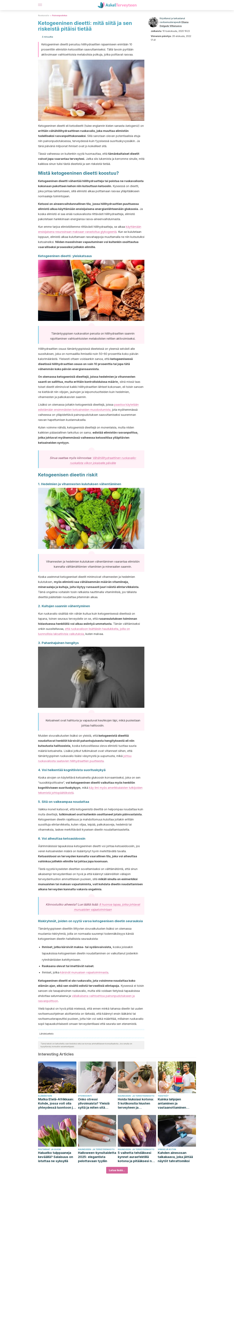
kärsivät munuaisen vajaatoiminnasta (84, 972)
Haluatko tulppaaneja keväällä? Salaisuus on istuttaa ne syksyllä (55, 1157)
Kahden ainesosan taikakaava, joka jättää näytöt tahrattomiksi (175, 1157)
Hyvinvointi (85, 1096)
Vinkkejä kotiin (167, 1149)
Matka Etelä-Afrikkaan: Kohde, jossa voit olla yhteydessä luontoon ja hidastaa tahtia (56, 1103)
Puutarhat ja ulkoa (49, 1149)
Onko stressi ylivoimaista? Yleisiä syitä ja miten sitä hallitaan (94, 1103)
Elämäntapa (45, 1096)
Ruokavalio (43, 15)
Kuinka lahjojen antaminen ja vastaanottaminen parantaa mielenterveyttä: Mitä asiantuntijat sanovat (174, 1103)
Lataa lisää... (117, 1170)
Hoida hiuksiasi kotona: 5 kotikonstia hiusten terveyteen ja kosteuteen (136, 1103)
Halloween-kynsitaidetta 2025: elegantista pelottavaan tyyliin (97, 1157)
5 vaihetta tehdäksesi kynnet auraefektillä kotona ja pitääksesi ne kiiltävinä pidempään (136, 1157)
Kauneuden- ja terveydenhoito (136, 1096)
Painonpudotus (59, 15)
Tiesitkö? (163, 1096)
